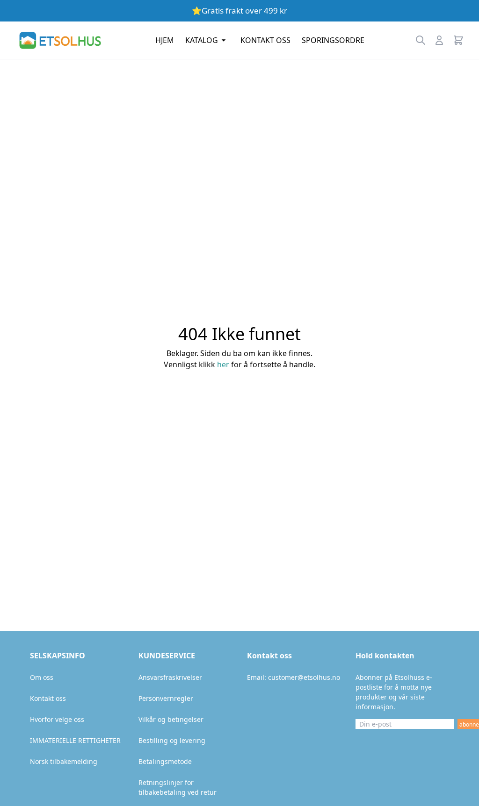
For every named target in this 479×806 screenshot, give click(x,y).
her (223, 364)
